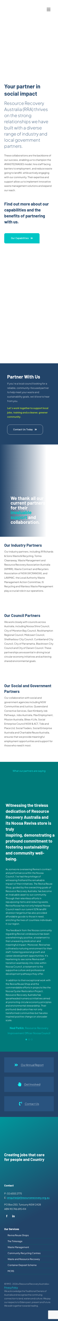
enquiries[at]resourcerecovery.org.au (28, 1197)
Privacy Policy (11, 1287)
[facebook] (6, 1216)
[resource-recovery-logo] (12, 6)
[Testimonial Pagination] (26, 1039)
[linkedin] (13, 1216)
